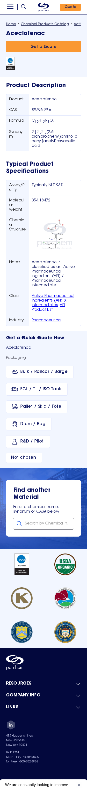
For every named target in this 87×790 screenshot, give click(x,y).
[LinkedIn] (11, 725)
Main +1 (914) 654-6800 (22, 757)
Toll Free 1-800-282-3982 (22, 761)
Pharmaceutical (46, 320)
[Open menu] (10, 7)
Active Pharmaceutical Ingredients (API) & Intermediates (53, 300)
